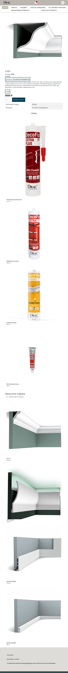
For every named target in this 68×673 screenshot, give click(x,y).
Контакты (10, 655)
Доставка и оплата (13, 659)
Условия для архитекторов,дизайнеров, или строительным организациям (31, 663)
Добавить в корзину (18, 99)
